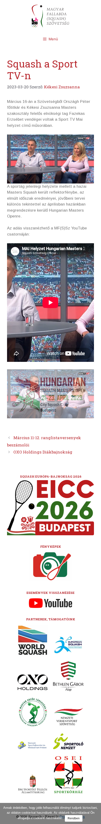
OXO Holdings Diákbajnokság (42, 452)
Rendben (74, 818)
